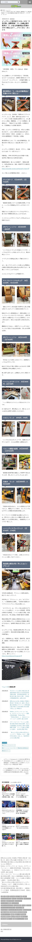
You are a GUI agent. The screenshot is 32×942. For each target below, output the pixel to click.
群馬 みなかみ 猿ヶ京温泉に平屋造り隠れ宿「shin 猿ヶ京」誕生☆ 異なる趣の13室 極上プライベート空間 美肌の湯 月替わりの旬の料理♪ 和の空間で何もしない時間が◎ (20, 704)
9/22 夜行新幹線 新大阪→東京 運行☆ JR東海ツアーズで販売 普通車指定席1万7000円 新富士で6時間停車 (15, 890)
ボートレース (4, 909)
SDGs (8, 896)
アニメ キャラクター (6, 898)
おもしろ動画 (19, 896)
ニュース (5, 687)
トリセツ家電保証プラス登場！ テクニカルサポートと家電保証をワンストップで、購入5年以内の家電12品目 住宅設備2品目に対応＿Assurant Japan (15, 771)
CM (4, 896)
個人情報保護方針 (6, 929)
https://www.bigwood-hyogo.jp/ (11, 656)
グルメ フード (27, 898)
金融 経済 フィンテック (18, 918)
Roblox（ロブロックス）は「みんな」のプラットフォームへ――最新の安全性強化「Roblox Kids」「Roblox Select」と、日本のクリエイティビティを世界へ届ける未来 (19, 715)
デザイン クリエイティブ (9, 745)
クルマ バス (20, 898)
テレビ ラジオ (15, 903)
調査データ (9, 918)
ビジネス (29, 905)
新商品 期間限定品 (24, 748)
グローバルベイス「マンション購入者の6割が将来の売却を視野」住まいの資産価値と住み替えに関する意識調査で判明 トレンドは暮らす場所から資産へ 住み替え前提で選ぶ (20, 725)
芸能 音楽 (3, 918)
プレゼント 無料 (20, 907)
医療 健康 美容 (13, 912)
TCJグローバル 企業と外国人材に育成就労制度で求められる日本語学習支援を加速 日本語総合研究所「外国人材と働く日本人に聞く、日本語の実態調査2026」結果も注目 (19, 694)
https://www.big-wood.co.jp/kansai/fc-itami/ (15, 168)
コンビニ (3, 901)
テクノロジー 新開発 (6, 903)
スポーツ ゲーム (10, 901)
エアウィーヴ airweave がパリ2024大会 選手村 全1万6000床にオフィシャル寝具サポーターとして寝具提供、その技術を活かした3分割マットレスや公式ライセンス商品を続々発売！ (17, 762)
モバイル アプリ (27, 909)
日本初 (18, 916)
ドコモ (23, 905)
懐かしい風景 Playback (20, 914)
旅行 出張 (13, 916)
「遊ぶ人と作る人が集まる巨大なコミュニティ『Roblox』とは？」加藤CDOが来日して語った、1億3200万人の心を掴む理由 (19, 735)
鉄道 (26, 918)
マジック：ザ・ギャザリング (15, 909)
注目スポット (6, 750)
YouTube (12, 896)
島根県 (12, 914)
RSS (2, 931)
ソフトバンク (18, 901)
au (1, 896)
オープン (14, 898)
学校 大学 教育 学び (22, 912)
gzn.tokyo (10, 939)
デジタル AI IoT (17, 905)
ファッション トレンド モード (10, 748)
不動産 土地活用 (5, 912)
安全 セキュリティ (5, 914)
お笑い (24, 896)
